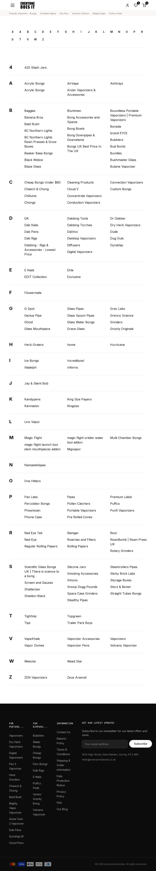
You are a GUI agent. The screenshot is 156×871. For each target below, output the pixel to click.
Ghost (28, 322)
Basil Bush (31, 124)
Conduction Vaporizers (83, 202)
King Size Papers (79, 399)
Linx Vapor (32, 422)
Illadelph (30, 367)
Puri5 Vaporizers (122, 510)
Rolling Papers (77, 546)
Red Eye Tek (33, 533)
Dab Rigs (30, 238)
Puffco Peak (115, 13)
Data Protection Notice (63, 780)
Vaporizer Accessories (83, 639)
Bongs (33, 13)
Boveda (115, 126)
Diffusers (73, 245)
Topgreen (74, 616)
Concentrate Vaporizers (84, 196)
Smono (72, 580)
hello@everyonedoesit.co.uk (99, 759)
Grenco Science (121, 315)
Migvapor (74, 449)
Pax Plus (64, 13)
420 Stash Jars (35, 67)
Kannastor (31, 406)
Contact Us (63, 732)
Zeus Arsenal (76, 677)
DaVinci (72, 232)
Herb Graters (34, 345)
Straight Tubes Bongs (125, 593)
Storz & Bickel (120, 587)
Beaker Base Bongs (38, 153)
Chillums (30, 196)
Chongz (30, 202)
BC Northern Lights (38, 131)
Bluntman (74, 111)
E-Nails (37, 776)
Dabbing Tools (77, 218)
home (71, 345)
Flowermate (32, 293)
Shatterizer (32, 589)
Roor (113, 533)
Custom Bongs (120, 189)
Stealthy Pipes (77, 600)
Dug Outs (117, 238)
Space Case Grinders (82, 593)
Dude (114, 232)
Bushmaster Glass (123, 160)
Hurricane (117, 345)
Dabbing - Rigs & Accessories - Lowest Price (39, 249)
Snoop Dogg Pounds (82, 587)
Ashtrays (116, 83)
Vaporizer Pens (78, 645)
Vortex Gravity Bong (37, 799)
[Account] (127, 5)
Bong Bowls (75, 128)
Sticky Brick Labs (122, 573)
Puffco (115, 503)
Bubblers (116, 140)
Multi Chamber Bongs (126, 438)
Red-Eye (30, 539)
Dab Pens (31, 232)
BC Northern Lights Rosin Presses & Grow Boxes (40, 141)
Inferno (72, 367)
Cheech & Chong (36, 189)
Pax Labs (31, 497)
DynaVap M (16, 836)
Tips (27, 623)
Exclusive (74, 277)
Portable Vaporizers (81, 510)
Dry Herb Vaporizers (125, 225)
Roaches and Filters (81, 539)
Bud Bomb (117, 146)
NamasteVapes (35, 465)
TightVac (30, 616)
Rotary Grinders (121, 551)
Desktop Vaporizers (81, 238)
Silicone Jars (76, 567)
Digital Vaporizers (79, 252)
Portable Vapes (48, 13)
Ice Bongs (31, 361)
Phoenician (32, 510)
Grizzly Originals (122, 329)
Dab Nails (31, 225)
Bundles (116, 153)
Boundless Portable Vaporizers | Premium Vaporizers (126, 115)
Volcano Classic (80, 13)
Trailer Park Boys (79, 623)
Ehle (70, 270)
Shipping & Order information (64, 765)
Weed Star (74, 661)
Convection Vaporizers (126, 182)
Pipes (71, 497)
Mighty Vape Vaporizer (15, 808)
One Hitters (32, 481)
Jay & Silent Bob (36, 383)
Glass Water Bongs (81, 322)
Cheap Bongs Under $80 (42, 182)
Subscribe (140, 743)
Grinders (116, 322)
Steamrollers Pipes (123, 567)
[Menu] (12, 5)
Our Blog (62, 809)
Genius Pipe (32, 315)
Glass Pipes (75, 309)
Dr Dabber (118, 218)
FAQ (59, 802)
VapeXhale (32, 639)
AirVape (73, 83)
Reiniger (73, 533)
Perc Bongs (40, 764)
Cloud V (73, 189)
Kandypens (32, 399)
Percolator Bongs (37, 503)
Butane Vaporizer (122, 166)
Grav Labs (117, 309)
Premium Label (121, 497)
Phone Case (33, 517)
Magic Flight (33, 438)
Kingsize (73, 406)
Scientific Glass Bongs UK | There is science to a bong (41, 571)
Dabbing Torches (79, 225)
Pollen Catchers (78, 503)
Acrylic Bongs (34, 83)
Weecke (30, 661)
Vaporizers (118, 639)
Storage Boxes (120, 580)
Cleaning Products (80, 182)
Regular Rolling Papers (40, 546)
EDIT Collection (35, 277)
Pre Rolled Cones (79, 517)
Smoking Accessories (82, 573)
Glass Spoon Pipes (80, 315)
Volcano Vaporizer (123, 645)
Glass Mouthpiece (37, 329)
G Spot (29, 309)
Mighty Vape (99, 13)
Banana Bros (33, 117)
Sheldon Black (34, 596)
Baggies (29, 111)
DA (26, 218)
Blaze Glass (32, 166)
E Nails (29, 270)
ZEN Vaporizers (35, 677)
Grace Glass (76, 329)
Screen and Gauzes (38, 583)
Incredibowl (75, 361)
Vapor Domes (34, 645)
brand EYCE (118, 133)
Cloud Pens (16, 842)
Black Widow (33, 160)
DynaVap (116, 245)
